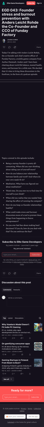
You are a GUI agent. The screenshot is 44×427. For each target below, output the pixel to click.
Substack (10, 422)
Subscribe (31, 3)
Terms (30, 408)
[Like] (4, 47)
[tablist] (11, 289)
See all (6, 379)
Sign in (39, 3)
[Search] (40, 318)
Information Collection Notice (24, 262)
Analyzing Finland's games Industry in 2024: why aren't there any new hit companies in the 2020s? (16, 367)
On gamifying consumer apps (16, 343)
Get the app (33, 416)
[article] (22, 331)
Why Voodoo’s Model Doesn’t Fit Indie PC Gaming (15, 325)
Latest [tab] (10, 318)
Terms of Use (33, 260)
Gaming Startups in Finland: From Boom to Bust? (15, 361)
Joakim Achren (12, 39)
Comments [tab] (7, 290)
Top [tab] (4, 318)
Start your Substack (16, 416)
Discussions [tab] (19, 318)
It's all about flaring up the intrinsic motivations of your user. (15, 347)
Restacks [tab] (16, 290)
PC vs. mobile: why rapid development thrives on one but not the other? (16, 331)
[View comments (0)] (9, 47)
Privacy (23, 408)
